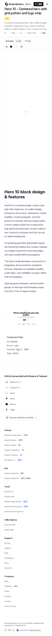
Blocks (14, 33)
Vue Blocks (9, 460)
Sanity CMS (9, 530)
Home (7, 33)
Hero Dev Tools (32, 33)
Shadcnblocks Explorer (14, 511)
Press (6, 591)
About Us (8, 568)
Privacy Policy (10, 606)
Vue (29, 41)
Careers (7, 596)
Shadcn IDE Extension (13, 507)
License (7, 601)
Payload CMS (9, 525)
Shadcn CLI (9, 492)
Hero (22, 33)
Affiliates (8, 586)
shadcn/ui (14, 382)
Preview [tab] (10, 41)
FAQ (6, 553)
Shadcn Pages (10, 445)
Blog (6, 581)
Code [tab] (18, 41)
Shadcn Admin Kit (11, 478)
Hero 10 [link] (44, 33)
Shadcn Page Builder (12, 502)
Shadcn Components (13, 435)
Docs (6, 563)
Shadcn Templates (12, 450)
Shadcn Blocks (10, 440)
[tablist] (13, 41)
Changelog (8, 558)
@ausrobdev (35, 630)
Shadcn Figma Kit (11, 473)
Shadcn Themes (11, 455)
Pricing (7, 543)
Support (7, 548)
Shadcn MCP (9, 497)
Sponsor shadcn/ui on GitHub (21, 418)
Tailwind (14, 387)
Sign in (28, 4)
